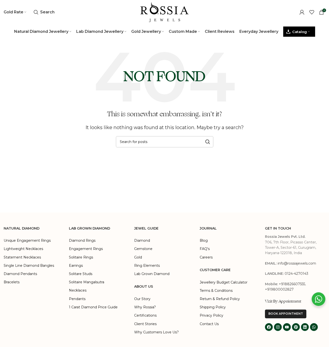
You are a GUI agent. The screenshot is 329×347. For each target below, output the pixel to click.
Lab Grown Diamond (151, 274)
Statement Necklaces (22, 257)
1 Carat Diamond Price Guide (93, 307)
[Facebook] (269, 327)
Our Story (142, 299)
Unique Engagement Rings (27, 240)
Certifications (145, 315)
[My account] (302, 12)
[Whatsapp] (314, 327)
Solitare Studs (80, 274)
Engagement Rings (86, 249)
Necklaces (77, 290)
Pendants (77, 299)
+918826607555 (292, 284)
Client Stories (145, 324)
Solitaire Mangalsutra (86, 282)
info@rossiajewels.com (297, 263)
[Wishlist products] (312, 12)
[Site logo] (164, 12)
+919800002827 (279, 289)
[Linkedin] (305, 327)
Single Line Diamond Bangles (29, 265)
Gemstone (143, 249)
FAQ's (205, 249)
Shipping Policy (213, 307)
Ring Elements (147, 265)
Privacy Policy (211, 315)
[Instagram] (278, 327)
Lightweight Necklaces (23, 249)
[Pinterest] (296, 327)
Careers (206, 257)
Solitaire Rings (81, 257)
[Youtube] (287, 327)
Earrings (76, 265)
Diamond (142, 240)
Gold (138, 257)
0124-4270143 (296, 273)
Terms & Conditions (216, 290)
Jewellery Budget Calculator (223, 282)
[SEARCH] (207, 141)
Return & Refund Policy (220, 299)
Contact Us (209, 324)
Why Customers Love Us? (156, 332)
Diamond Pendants (20, 274)
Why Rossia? (145, 307)
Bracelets (11, 282)
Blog (204, 240)
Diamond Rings (82, 240)
